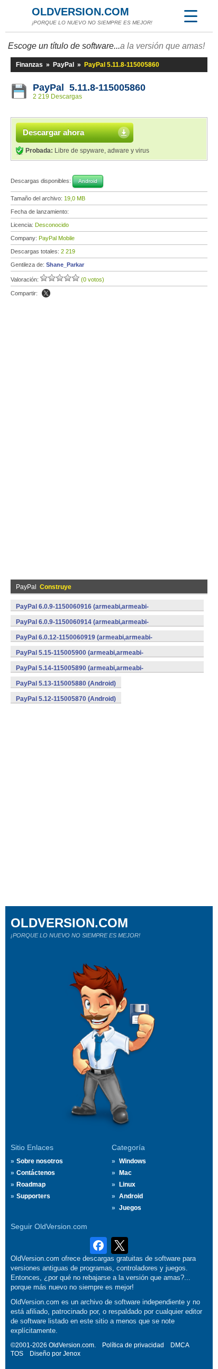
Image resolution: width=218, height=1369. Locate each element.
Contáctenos (35, 1173)
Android (131, 1196)
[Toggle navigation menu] (190, 16)
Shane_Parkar (65, 264)
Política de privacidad (133, 1345)
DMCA (179, 1345)
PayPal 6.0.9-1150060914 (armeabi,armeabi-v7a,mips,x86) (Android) (82, 627)
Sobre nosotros (39, 1161)
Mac (125, 1173)
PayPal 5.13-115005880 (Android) (66, 683)
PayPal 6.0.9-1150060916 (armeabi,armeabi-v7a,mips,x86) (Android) (82, 612)
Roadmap (31, 1184)
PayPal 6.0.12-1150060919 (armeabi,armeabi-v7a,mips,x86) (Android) (84, 643)
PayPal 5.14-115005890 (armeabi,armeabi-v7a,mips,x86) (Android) (79, 673)
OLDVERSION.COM (80, 11)
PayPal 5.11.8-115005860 (89, 87)
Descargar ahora (53, 132)
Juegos (130, 1208)
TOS (17, 1353)
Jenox (71, 1353)
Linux (127, 1184)
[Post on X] (46, 293)
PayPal (63, 64)
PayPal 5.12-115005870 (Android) (66, 699)
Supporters (33, 1196)
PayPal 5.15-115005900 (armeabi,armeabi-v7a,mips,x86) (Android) (79, 658)
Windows (132, 1161)
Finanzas (29, 64)
